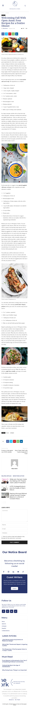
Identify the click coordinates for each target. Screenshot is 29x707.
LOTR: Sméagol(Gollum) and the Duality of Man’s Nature (17, 488)
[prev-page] (2, 502)
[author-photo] (14, 466)
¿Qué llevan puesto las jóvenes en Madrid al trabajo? (12, 640)
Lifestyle (7, 13)
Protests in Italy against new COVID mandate (7, 451)
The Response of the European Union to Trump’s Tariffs (14, 649)
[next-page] (5, 502)
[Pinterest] (9, 33)
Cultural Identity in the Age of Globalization (11, 666)
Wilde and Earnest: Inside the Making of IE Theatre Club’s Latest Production (18, 480)
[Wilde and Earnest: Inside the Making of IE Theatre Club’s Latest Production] (5, 481)
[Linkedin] (16, 33)
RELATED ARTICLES (6, 476)
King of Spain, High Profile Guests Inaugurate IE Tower (21, 452)
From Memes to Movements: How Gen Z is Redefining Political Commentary (14, 661)
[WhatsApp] (13, 33)
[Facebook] (2, 33)
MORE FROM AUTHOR (18, 476)
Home (2, 13)
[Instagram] (8, 572)
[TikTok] (23, 572)
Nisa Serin (5, 28)
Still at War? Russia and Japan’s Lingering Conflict (14, 645)
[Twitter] (6, 33)
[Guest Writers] (14, 583)
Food (7, 432)
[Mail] (18, 572)
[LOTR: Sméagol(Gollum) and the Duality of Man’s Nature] (5, 488)
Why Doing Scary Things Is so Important (14, 670)
